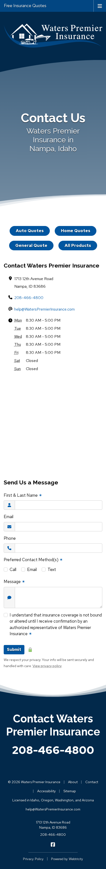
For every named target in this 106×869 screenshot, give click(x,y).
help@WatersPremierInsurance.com (44, 309)
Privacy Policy (33, 858)
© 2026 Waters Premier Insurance (34, 782)
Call (13, 569)
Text (52, 569)
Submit (14, 649)
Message (14, 581)
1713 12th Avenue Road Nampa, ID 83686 (53, 825)
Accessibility (46, 791)
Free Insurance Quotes (25, 5)
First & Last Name (23, 495)
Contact (91, 782)
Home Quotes (75, 230)
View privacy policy (47, 666)
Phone (10, 538)
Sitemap (69, 791)
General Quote (31, 245)
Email (8, 516)
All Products (78, 245)
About (73, 782)
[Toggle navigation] (100, 5)
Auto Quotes (30, 230)
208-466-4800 (28, 297)
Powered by (67, 858)
